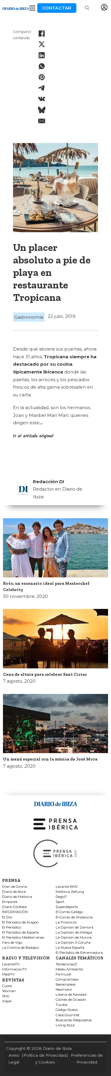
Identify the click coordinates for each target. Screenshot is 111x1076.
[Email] (41, 120)
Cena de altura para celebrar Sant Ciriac (45, 674)
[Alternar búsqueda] (87, 8)
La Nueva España (70, 948)
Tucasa (61, 1005)
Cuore (7, 986)
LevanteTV (11, 964)
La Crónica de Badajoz (20, 948)
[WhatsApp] (41, 66)
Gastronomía (28, 317)
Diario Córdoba (14, 907)
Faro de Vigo (12, 943)
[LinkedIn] (41, 55)
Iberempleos (65, 985)
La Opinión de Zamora (74, 927)
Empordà (9, 902)
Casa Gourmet (68, 1015)
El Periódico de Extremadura (79, 953)
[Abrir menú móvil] (32, 8)
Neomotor (64, 990)
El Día (7, 917)
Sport (60, 902)
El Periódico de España (20, 933)
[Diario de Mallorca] (55, 803)
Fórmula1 (63, 974)
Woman (9, 991)
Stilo (5, 996)
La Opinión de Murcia (73, 938)
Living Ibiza (65, 1025)
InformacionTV (14, 969)
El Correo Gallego (69, 912)
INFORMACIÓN (15, 912)
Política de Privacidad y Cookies (44, 1058)
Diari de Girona (14, 887)
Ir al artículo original (33, 436)
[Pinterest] (41, 77)
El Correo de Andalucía (74, 917)
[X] (41, 44)
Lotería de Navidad (71, 995)
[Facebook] (41, 33)
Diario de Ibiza (14, 892)
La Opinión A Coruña (73, 943)
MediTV (8, 974)
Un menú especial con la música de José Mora (50, 759)
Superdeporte (67, 907)
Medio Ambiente (69, 969)
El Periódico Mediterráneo (23, 938)
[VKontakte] (41, 99)
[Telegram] (41, 88)
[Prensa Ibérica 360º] (55, 853)
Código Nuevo (67, 1010)
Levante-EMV (67, 887)
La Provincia (66, 922)
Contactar (57, 8)
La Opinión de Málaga (74, 933)
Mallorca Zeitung (70, 892)
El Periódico (11, 927)
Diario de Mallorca (17, 897)
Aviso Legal (13, 1058)
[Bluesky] (41, 110)
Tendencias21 (66, 964)
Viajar (7, 1001)
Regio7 (61, 897)
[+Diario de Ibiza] (15, 8)
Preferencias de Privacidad (87, 1058)
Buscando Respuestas (74, 1020)
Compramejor (67, 979)
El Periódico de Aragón (20, 922)
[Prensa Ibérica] (55, 824)
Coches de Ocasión (71, 1000)
